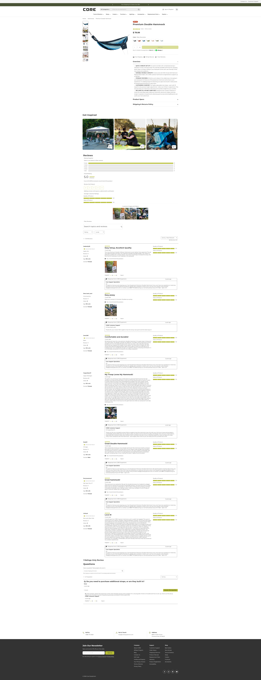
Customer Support (253, 1)
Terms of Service (102, 656)
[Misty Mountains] (161, 40)
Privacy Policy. (110, 656)
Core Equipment (91, 676)
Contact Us (244, 1)
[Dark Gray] (134, 40)
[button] (112, 4)
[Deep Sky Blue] (143, 40)
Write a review (148, 29)
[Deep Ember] (139, 40)
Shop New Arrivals (130, 4)
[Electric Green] (148, 40)
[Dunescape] (152, 40)
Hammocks (91, 18)
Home (84, 18)
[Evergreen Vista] (157, 40)
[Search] (139, 9)
